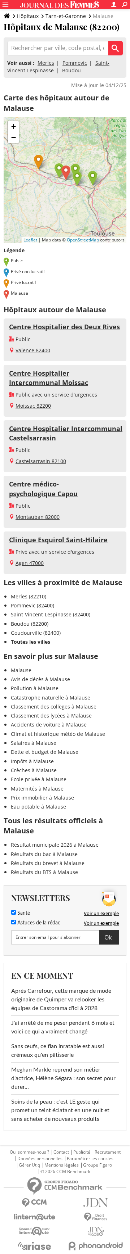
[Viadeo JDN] (95, 1231)
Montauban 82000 (38, 516)
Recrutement (108, 1152)
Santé (23, 913)
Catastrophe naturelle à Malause (50, 697)
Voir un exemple (101, 913)
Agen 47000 (30, 563)
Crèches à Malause (34, 770)
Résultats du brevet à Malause (47, 863)
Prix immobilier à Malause (42, 797)
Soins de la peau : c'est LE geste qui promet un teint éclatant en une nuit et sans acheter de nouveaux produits (60, 1110)
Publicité (81, 1152)
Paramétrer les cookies (90, 1158)
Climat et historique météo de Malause (58, 733)
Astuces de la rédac (38, 922)
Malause (21, 670)
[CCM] (34, 1202)
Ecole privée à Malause (38, 779)
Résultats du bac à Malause (44, 854)
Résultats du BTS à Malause (44, 872)
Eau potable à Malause (38, 806)
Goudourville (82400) (36, 632)
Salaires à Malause (33, 742)
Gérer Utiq (29, 1165)
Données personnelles (39, 1158)
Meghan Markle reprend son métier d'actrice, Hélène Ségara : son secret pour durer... (63, 1078)
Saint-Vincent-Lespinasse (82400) (50, 614)
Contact (61, 1152)
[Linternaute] (34, 1217)
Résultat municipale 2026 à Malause (55, 844)
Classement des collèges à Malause (53, 706)
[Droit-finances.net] (95, 1217)
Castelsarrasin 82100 (41, 461)
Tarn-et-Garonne (66, 16)
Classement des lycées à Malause (51, 715)
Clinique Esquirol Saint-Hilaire (58, 539)
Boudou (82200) (29, 623)
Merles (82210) (28, 596)
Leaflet (30, 240)
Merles (46, 62)
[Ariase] (34, 1246)
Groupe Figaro (97, 1165)
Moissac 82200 (33, 405)
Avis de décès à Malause (40, 679)
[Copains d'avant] (34, 1231)
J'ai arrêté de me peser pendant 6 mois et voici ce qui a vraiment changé (62, 1027)
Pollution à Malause (34, 688)
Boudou (71, 70)
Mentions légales (61, 1165)
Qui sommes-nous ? (29, 1152)
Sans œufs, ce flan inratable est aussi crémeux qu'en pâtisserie (57, 1051)
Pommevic (74, 62)
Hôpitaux (28, 16)
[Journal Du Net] (95, 1202)
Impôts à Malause (32, 761)
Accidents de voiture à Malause (49, 724)
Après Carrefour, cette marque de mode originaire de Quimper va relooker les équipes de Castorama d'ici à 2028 (61, 999)
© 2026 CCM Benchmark (65, 1171)
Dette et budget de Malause (44, 751)
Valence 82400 (33, 350)
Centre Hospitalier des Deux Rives (64, 326)
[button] (65, 173)
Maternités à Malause (37, 788)
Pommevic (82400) (32, 605)
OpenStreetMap (83, 240)
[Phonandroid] (95, 1245)
